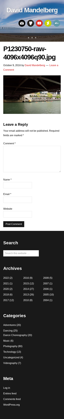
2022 (6, 278)
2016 (26, 278)
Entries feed (9, 393)
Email (7, 194)
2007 (46, 283)
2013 (26, 294)
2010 (26, 300)
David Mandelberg (32, 10)
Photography (10, 346)
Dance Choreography (15, 335)
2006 (46, 289)
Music (6, 340)
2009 (46, 278)
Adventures (9, 325)
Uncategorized (11, 357)
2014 (26, 289)
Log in (6, 388)
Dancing (8, 330)
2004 (46, 300)
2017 (6, 300)
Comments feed (12, 399)
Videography (10, 363)
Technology (9, 352)
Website (7, 208)
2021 (6, 283)
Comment (9, 143)
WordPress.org (11, 404)
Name (7, 179)
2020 (6, 289)
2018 (6, 294)
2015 (26, 283)
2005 (46, 294)
